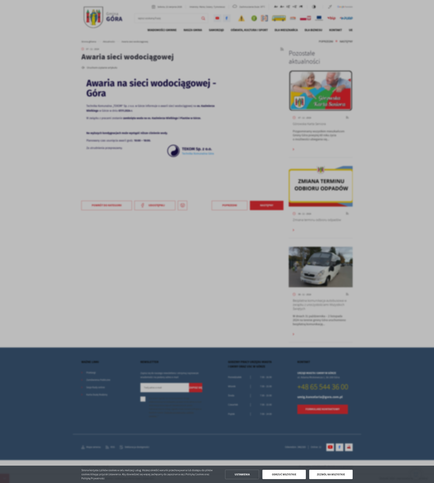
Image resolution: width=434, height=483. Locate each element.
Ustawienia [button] (242, 474)
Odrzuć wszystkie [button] (284, 474)
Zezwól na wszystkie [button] (331, 474)
